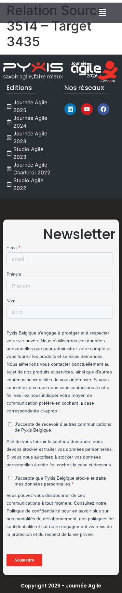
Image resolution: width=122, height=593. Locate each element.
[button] (102, 13)
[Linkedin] (70, 109)
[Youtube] (87, 109)
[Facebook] (103, 109)
